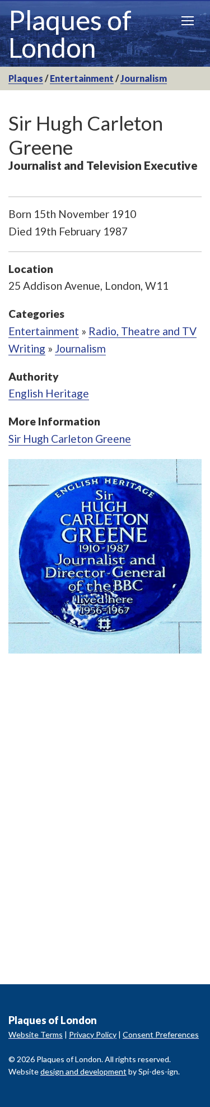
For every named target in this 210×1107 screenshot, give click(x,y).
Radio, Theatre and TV (142, 331)
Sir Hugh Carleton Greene (69, 438)
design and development (83, 1071)
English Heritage (48, 393)
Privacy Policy (92, 1034)
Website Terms (35, 1034)
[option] (105, 556)
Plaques (25, 78)
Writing (26, 348)
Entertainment (82, 78)
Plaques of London (70, 33)
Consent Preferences (161, 1034)
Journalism (143, 78)
